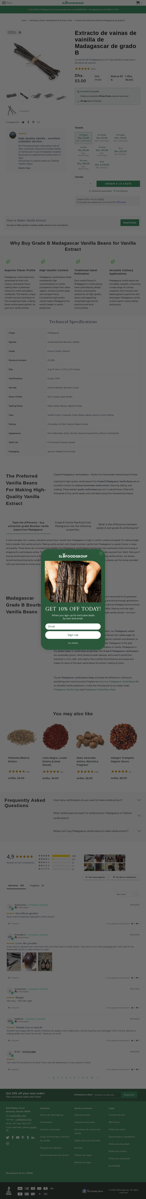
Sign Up (73, 635)
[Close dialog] (101, 553)
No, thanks (73, 643)
